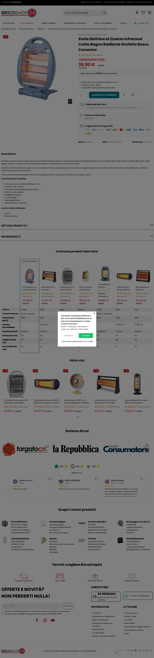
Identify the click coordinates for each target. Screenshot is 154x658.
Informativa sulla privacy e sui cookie (77, 341)
